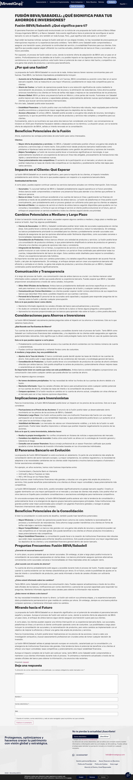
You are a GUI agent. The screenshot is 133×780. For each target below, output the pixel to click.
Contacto (112, 2)
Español (122, 4)
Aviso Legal (114, 764)
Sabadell (26, 662)
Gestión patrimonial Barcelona (86, 761)
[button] (42, 2)
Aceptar (81, 777)
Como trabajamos (77, 2)
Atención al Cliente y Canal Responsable (98, 767)
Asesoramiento (41, 2)
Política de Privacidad (85, 764)
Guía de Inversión (77, 6)
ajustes (69, 778)
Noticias (101, 2)
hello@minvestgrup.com (115, 755)
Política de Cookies (101, 764)
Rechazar (92, 777)
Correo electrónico (22, 704)
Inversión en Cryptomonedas (59, 2)
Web (16, 711)
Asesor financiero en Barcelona (109, 761)
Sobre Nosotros (91, 2)
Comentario (19, 673)
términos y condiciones (89, 739)
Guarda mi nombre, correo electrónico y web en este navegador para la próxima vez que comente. (51, 718)
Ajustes (103, 777)
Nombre (18, 696)
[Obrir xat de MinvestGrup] (128, 775)
